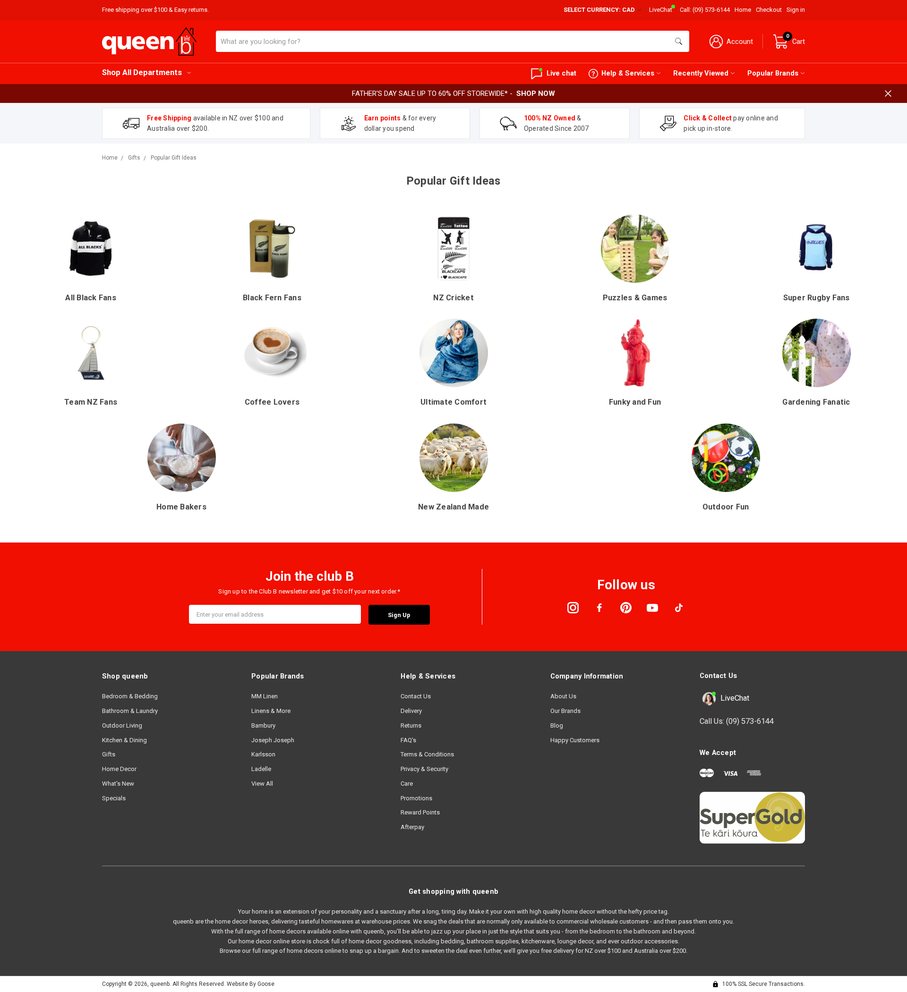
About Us (563, 696)
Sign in (796, 9)
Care (407, 783)
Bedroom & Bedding (130, 696)
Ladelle (261, 768)
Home (743, 9)
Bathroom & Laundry (130, 710)
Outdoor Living (122, 725)
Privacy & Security (424, 768)
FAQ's (408, 740)
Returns (411, 725)
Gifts (108, 754)
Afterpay (412, 827)
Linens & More (271, 710)
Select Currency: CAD (600, 9)
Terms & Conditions (427, 754)
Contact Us (416, 696)
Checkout (769, 9)
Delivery (411, 710)
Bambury (263, 725)
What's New (118, 783)
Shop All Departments (142, 72)
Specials (114, 798)
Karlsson (263, 754)
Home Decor (119, 768)
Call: (705, 9)
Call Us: (737, 721)
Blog (556, 725)
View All (262, 783)
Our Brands (565, 710)
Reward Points (420, 812)
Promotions (416, 798)
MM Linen (264, 696)
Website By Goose (250, 984)
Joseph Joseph (272, 740)
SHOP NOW (535, 93)
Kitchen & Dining (124, 740)
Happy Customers (574, 740)
